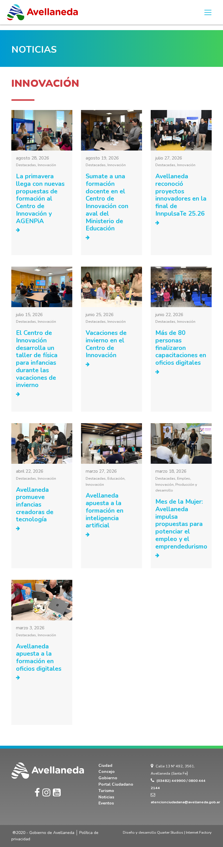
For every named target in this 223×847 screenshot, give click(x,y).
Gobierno (107, 778)
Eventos (106, 803)
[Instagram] (46, 792)
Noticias (106, 797)
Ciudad (105, 765)
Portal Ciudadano (115, 784)
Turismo (106, 790)
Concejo (106, 771)
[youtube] (57, 792)
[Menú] (208, 12)
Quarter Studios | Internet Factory (184, 832)
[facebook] (37, 792)
